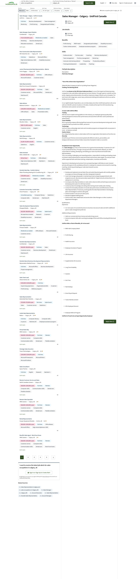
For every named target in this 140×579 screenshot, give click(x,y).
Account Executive (37, 493)
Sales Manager (47, 490)
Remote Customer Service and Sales (29, 380)
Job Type (44, 8)
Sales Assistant (24, 152)
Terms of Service (46, 476)
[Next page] (53, 457)
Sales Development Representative (29, 206)
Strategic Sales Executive (26, 349)
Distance (32, 8)
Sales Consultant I (25, 366)
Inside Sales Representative (27, 313)
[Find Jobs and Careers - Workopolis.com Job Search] (11, 3)
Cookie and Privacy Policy (25, 478)
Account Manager (46, 496)
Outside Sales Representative (28, 242)
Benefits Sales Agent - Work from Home (30, 435)
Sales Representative (25, 84)
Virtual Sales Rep (24, 330)
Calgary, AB (24, 493)
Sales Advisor (23, 103)
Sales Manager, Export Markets (28, 32)
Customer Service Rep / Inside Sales (29, 189)
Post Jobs (114, 3)
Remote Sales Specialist (26, 399)
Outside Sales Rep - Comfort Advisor (29, 170)
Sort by (20, 8)
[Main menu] (135, 3)
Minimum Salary (57, 8)
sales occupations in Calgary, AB (29, 490)
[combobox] (35, 3)
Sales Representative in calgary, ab (30, 487)
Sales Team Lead (24, 277)
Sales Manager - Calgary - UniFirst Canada (31, 16)
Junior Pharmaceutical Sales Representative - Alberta (34, 69)
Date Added (67, 8)
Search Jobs (89, 3)
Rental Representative (26, 419)
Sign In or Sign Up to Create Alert (39, 473)
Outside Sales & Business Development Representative (35, 261)
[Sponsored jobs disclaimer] (121, 11)
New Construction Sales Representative (30, 51)
